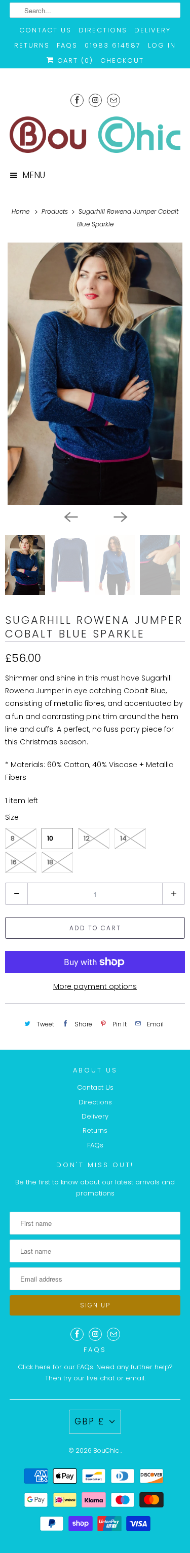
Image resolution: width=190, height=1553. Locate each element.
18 (50, 862)
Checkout (122, 60)
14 (123, 838)
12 (87, 838)
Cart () (73, 60)
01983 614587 (113, 45)
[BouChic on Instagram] (95, 100)
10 (50, 838)
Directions (103, 30)
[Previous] (70, 516)
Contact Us (45, 30)
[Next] (120, 516)
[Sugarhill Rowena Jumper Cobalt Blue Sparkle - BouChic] (95, 374)
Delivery (152, 30)
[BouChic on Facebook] (77, 100)
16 (14, 862)
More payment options (95, 986)
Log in (162, 45)
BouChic (107, 1450)
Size (12, 817)
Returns (32, 45)
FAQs (67, 45)
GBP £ (89, 1421)
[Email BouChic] (113, 100)
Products (56, 211)
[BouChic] (95, 134)
